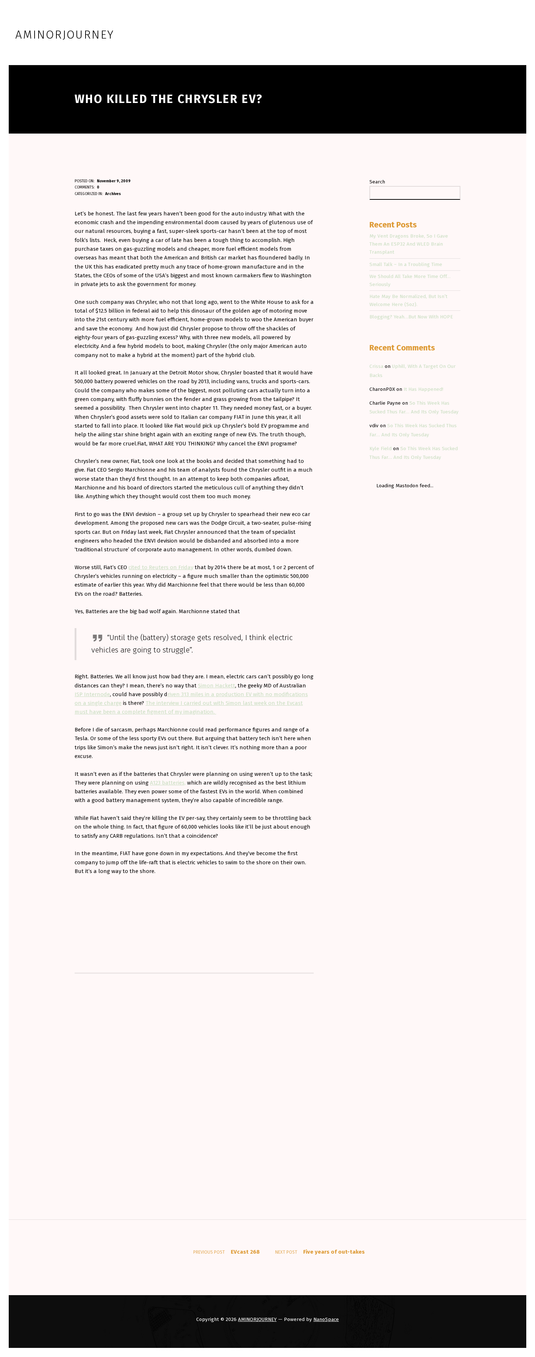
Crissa (376, 366)
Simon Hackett (216, 685)
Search (377, 182)
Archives (113, 193)
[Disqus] (194, 1073)
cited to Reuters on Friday (160, 567)
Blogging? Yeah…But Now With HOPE (411, 317)
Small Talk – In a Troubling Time (405, 264)
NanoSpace (326, 1319)
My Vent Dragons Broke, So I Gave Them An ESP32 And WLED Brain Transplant (408, 244)
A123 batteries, (168, 782)
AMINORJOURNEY (257, 1319)
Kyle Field (380, 448)
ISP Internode (92, 694)
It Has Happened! (423, 389)
